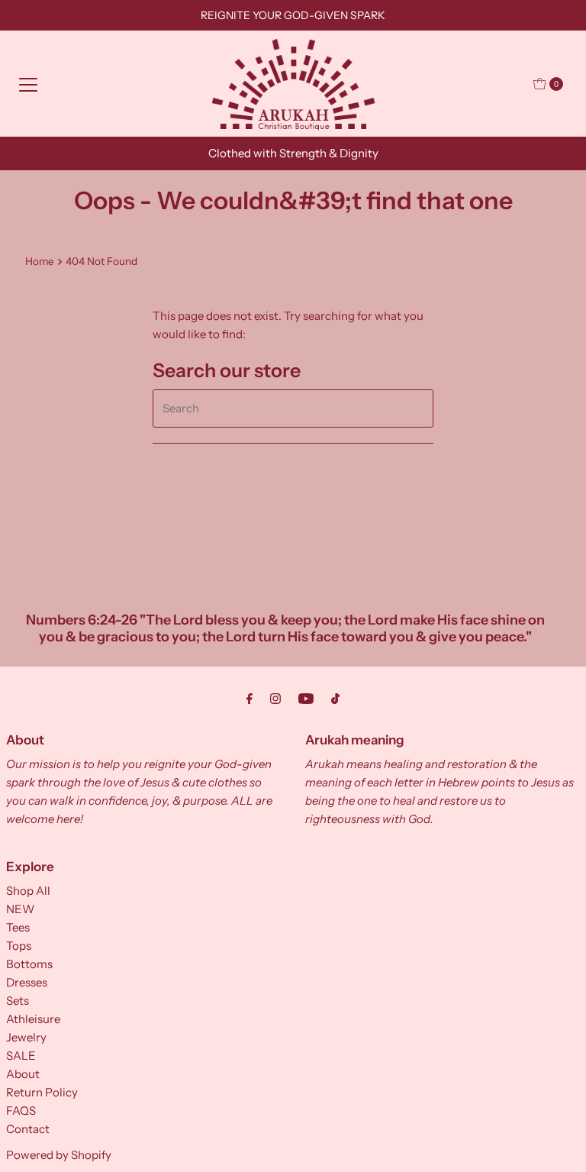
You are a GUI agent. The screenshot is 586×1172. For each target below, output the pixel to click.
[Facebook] (249, 698)
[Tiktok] (335, 698)
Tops (18, 945)
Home (39, 261)
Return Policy (42, 1092)
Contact (28, 1129)
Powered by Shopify (58, 1155)
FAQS (21, 1110)
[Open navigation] (28, 84)
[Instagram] (275, 698)
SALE (21, 1055)
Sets (17, 1000)
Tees (18, 927)
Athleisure (33, 1019)
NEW (20, 909)
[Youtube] (306, 698)
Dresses (26, 982)
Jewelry (26, 1037)
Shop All (28, 890)
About (23, 1074)
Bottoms (29, 964)
